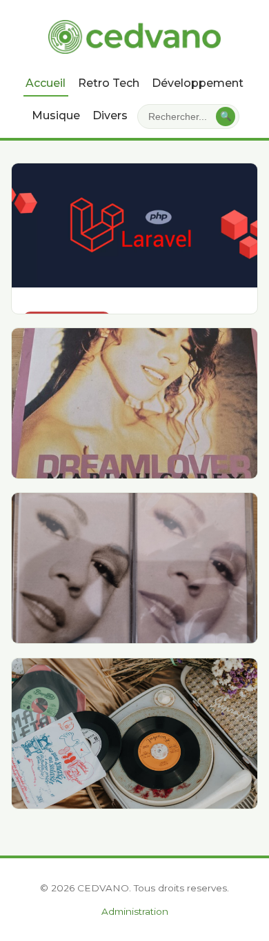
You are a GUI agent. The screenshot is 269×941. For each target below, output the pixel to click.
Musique (56, 115)
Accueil (46, 83)
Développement (197, 83)
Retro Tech (108, 83)
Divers (110, 115)
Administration (134, 911)
